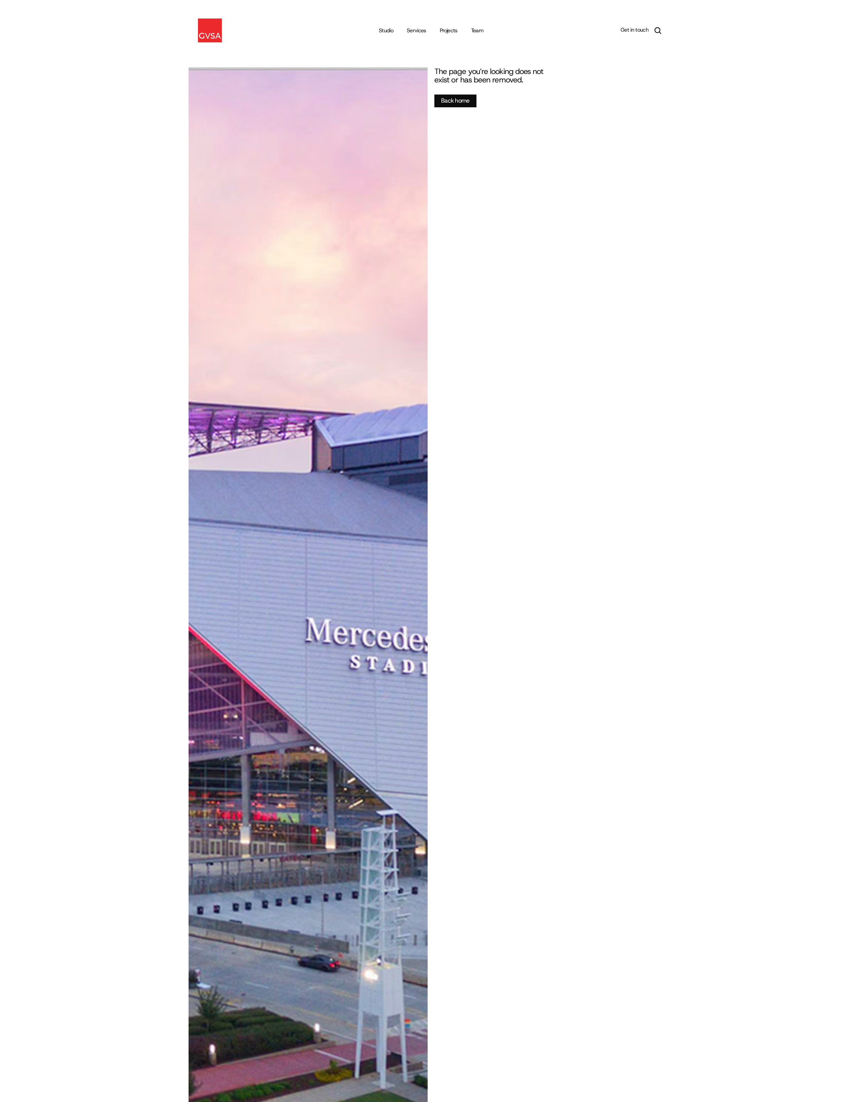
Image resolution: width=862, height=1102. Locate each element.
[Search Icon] (658, 30)
